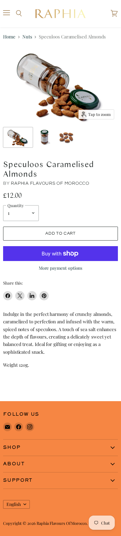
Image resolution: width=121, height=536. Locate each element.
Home (9, 36)
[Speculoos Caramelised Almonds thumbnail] (18, 137)
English (14, 504)
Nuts (27, 36)
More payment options (61, 268)
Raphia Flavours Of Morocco (50, 183)
